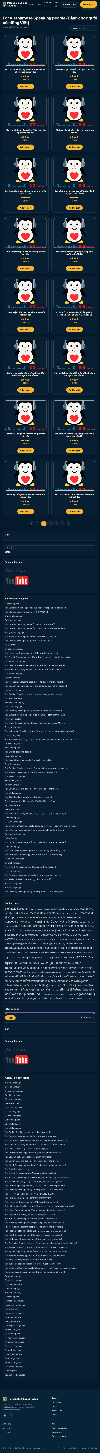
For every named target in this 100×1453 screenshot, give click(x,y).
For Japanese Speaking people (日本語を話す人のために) (31, 801)
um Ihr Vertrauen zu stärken (35, 931)
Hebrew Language (13, 871)
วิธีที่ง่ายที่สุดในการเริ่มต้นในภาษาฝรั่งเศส (44, 989)
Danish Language (13, 764)
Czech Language (12, 735)
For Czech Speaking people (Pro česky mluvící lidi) (28, 760)
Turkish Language (13, 785)
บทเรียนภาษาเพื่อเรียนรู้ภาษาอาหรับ (42, 985)
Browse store (69, 4)
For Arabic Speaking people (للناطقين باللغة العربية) (28, 879)
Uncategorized (12, 1370)
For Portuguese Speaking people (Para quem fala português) (33, 854)
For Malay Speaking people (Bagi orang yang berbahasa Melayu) (35, 723)
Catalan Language (13, 677)
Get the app (88, 4)
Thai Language (12, 645)
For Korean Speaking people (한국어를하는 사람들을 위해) (31, 772)
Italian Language (12, 838)
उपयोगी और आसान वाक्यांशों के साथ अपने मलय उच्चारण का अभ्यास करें (48, 972)
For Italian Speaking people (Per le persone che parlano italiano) (35, 830)
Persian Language (13, 743)
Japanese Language (14, 690)
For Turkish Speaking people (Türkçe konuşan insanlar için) (33, 669)
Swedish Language (13, 616)
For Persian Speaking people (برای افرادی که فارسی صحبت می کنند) (35, 813)
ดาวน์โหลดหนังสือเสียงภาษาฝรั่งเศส (40, 980)
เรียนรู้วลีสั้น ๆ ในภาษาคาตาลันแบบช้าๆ (76, 998)
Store (54, 1406)
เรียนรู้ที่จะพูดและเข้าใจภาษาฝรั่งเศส (41, 998)
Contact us (7, 1432)
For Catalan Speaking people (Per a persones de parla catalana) (35, 665)
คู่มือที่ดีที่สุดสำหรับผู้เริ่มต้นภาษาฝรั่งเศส (37, 976)
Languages (56, 1402)
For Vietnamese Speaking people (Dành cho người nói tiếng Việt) (35, 850)
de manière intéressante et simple (40, 909)
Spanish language (13, 863)
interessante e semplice (28, 917)
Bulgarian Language (14, 649)
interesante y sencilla (67, 913)
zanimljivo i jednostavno (62, 930)
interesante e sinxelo (42, 913)
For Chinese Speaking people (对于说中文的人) (26, 612)
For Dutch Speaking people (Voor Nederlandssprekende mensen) (35, 842)
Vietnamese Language (15, 702)
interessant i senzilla (32, 921)
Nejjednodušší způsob (32, 925)
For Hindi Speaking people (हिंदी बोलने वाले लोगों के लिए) (28, 640)
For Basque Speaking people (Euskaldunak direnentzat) (31, 636)
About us (6, 1428)
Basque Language (13, 620)
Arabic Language (13, 887)
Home (30, 4)
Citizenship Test (12, 809)
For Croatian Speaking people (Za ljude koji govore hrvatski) (33, 875)
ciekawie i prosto (16, 908)
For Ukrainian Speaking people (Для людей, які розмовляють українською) (41, 826)
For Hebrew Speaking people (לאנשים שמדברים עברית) (30, 624)
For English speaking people (18, 752)
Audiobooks (57, 1410)
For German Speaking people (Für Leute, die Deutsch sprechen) (35, 628)
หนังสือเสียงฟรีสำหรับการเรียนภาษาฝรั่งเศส (56, 994)
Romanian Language (14, 858)
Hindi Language (12, 603)
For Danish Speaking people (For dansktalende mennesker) (32, 789)
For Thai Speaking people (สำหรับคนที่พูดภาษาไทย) (28, 797)
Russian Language (13, 883)
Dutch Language (12, 817)
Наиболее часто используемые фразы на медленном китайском (39, 952)
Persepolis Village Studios (15, 4)
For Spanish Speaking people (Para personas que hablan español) (36, 686)
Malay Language (12, 747)
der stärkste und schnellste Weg (69, 909)
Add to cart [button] (25, 86)
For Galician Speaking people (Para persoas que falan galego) (34, 694)
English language (13, 780)
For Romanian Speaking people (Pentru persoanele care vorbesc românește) (41, 739)
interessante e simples (52, 917)
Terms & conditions (60, 1428)
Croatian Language (13, 706)
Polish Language (12, 805)
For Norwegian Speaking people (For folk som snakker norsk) (34, 682)
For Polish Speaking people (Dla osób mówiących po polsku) (33, 710)
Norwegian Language (15, 776)
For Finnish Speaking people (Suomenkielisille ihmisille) (30, 867)
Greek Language (12, 846)
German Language (13, 727)
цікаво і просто (40, 967)
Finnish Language (13, 793)
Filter (10, 1017)
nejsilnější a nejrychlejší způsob (68, 925)
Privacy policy (58, 1432)
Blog (54, 1414)
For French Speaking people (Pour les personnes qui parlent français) (37, 657)
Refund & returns (59, 1436)
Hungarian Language (14, 632)
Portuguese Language (15, 834)
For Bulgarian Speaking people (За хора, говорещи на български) (36, 608)
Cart (39, 4)
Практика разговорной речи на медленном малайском (44, 957)
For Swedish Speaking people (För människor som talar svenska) (35, 715)
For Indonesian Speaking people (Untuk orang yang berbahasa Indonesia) (39, 731)
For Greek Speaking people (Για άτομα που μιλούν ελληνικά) (34, 891)
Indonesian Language (15, 661)
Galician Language (13, 822)
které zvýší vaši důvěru (60, 921)
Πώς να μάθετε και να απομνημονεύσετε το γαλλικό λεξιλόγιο (36, 939)
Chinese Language (13, 698)
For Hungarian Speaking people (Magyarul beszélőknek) (31, 653)
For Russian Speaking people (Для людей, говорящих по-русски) (36, 768)
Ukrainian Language (14, 673)
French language (13, 756)
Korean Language (13, 719)
